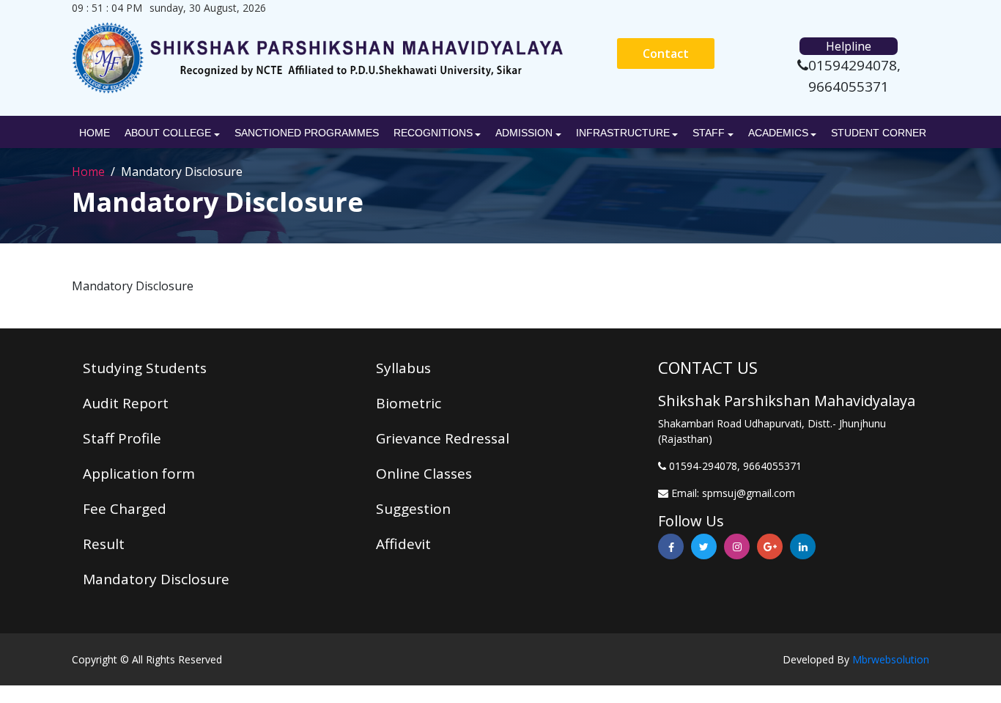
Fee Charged (124, 508)
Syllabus (403, 368)
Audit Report (126, 403)
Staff (708, 133)
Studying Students (145, 368)
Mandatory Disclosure (156, 579)
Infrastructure (623, 133)
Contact (666, 53)
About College (168, 133)
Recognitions (433, 133)
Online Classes (424, 473)
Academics (778, 133)
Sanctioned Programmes (306, 133)
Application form (139, 473)
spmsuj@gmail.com (748, 493)
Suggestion (413, 508)
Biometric (408, 403)
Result (104, 543)
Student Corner (878, 133)
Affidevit (403, 543)
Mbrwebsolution (890, 659)
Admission (524, 133)
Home (94, 133)
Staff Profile (122, 438)
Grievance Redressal (442, 438)
